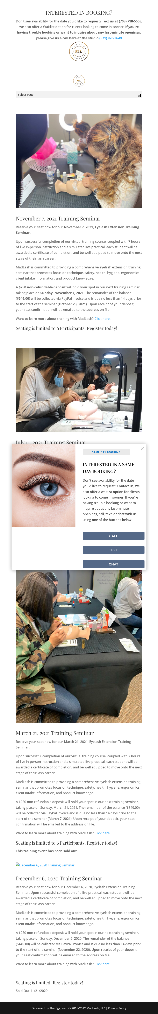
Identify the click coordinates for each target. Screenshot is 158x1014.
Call (113, 536)
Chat (113, 564)
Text (113, 550)
